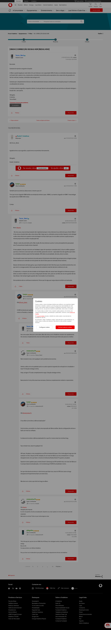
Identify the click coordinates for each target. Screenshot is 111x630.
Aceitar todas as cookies (65, 327)
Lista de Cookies (41, 316)
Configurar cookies (44, 327)
